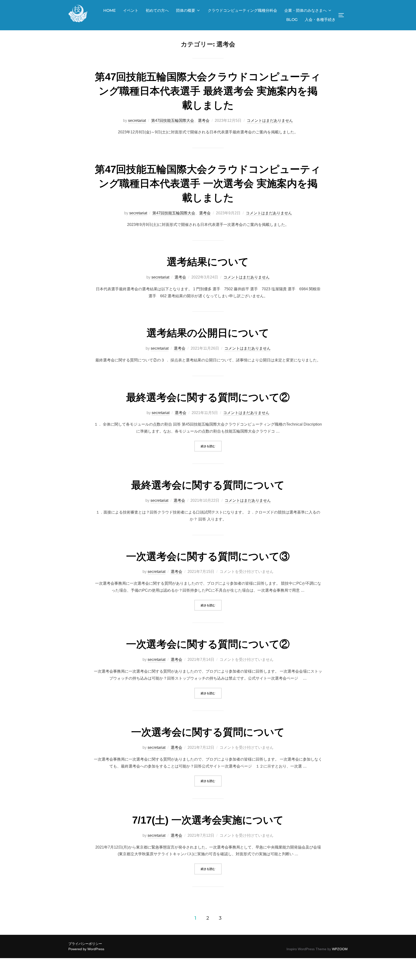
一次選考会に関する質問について (208, 732)
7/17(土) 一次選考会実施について (208, 820)
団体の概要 (185, 10)
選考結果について (208, 261)
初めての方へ (157, 10)
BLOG (292, 19)
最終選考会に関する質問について (208, 485)
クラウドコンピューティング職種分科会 (242, 10)
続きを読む (211, 446)
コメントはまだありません (270, 120)
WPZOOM (340, 949)
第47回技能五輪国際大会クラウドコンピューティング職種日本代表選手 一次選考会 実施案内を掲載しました (208, 183)
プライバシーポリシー (85, 944)
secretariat (137, 120)
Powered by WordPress (86, 949)
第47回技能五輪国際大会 (172, 120)
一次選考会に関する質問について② (208, 644)
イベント (130, 10)
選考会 (203, 120)
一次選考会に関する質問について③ (208, 556)
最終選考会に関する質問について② (208, 397)
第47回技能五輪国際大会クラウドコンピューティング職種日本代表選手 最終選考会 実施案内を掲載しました (208, 91)
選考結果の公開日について (208, 333)
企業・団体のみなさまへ (305, 10)
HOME (109, 10)
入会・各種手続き (320, 19)
